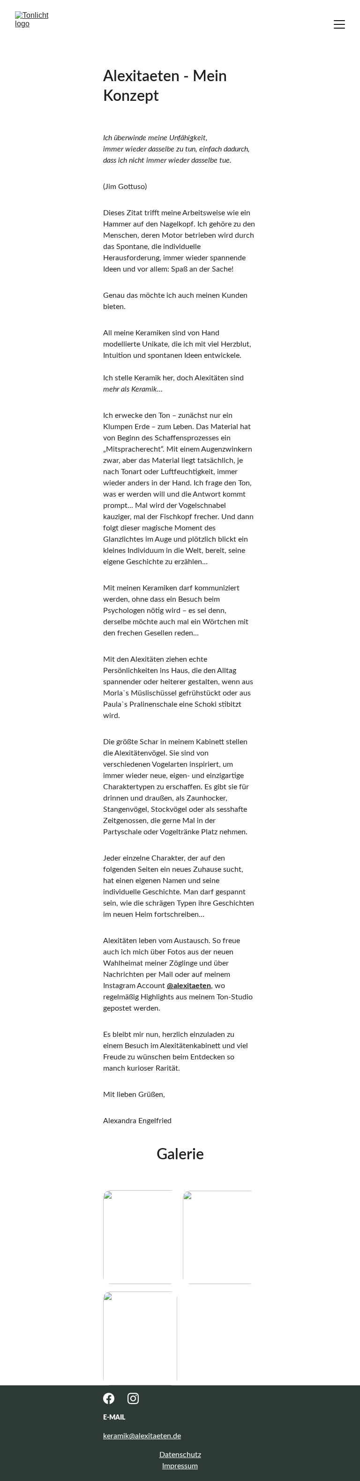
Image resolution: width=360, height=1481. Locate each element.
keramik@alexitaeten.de (142, 1436)
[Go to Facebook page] (108, 1398)
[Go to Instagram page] (133, 1398)
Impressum (180, 1466)
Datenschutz (180, 1454)
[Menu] (339, 24)
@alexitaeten (189, 986)
